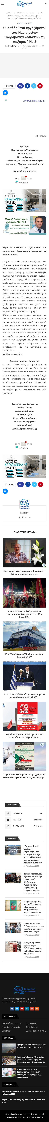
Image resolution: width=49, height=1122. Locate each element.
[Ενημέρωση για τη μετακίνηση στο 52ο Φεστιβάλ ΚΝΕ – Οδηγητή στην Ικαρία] (24, 716)
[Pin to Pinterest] (40, 86)
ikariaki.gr (12, 46)
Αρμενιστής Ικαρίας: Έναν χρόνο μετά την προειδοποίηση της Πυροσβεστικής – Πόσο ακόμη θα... (31, 1059)
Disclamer (6, 1031)
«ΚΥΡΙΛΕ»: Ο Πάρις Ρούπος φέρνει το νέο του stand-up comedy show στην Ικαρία (34, 927)
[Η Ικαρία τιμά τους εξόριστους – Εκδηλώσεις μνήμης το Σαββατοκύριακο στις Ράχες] (13, 946)
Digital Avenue (37, 1117)
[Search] (46, 4)
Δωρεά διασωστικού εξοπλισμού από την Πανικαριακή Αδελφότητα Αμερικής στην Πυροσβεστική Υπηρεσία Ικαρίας (33, 882)
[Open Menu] (2, 4)
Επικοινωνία (31, 1023)
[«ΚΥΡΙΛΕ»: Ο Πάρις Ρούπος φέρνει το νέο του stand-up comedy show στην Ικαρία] (13, 927)
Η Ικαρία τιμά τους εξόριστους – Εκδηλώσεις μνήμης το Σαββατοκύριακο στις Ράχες (33, 948)
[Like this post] (21, 86)
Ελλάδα (32, 13)
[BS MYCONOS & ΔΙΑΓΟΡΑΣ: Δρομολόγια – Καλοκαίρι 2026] (24, 636)
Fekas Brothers (24, 1117)
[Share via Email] (5, 92)
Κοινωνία (20, 13)
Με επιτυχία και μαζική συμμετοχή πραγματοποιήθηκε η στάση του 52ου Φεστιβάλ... (24, 614)
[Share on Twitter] (33, 86)
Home (9, 13)
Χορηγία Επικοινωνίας (11, 1027)
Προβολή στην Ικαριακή (12, 1023)
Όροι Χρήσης (31, 1027)
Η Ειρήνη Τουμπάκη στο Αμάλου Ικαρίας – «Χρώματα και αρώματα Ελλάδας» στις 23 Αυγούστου (33, 907)
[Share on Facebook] (27, 86)
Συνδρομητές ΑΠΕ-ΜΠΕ (36, 1031)
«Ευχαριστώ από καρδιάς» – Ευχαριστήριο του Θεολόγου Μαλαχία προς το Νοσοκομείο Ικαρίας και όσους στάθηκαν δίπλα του (33, 854)
